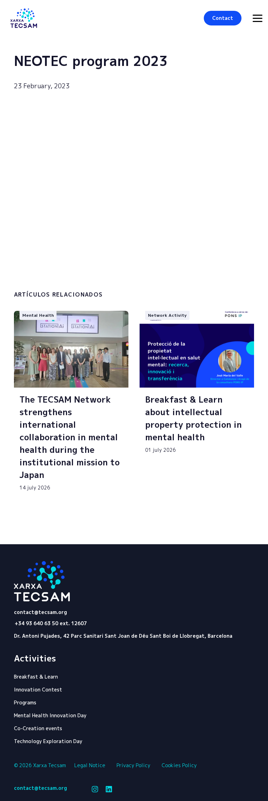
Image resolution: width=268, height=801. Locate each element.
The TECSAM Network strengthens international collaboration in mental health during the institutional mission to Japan (70, 437)
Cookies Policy (179, 765)
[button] (222, 18)
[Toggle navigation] (257, 18)
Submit (220, 274)
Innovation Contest (38, 689)
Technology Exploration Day (48, 741)
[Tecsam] (24, 18)
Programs (25, 702)
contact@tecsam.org (40, 612)
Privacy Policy (133, 765)
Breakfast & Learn (36, 676)
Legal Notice (89, 765)
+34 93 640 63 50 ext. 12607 (51, 623)
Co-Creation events (38, 728)
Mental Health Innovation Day (50, 715)
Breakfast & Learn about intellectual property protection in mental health (193, 418)
